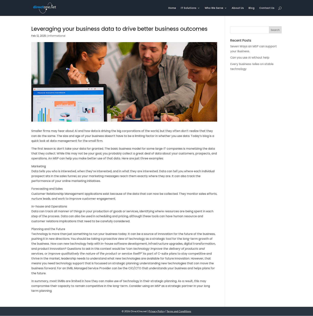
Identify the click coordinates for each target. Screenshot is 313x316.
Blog (251, 8)
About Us (238, 8)
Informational (56, 36)
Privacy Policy (157, 311)
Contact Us (266, 8)
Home (172, 8)
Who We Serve (214, 8)
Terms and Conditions (178, 311)
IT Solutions (188, 8)
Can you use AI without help (249, 57)
